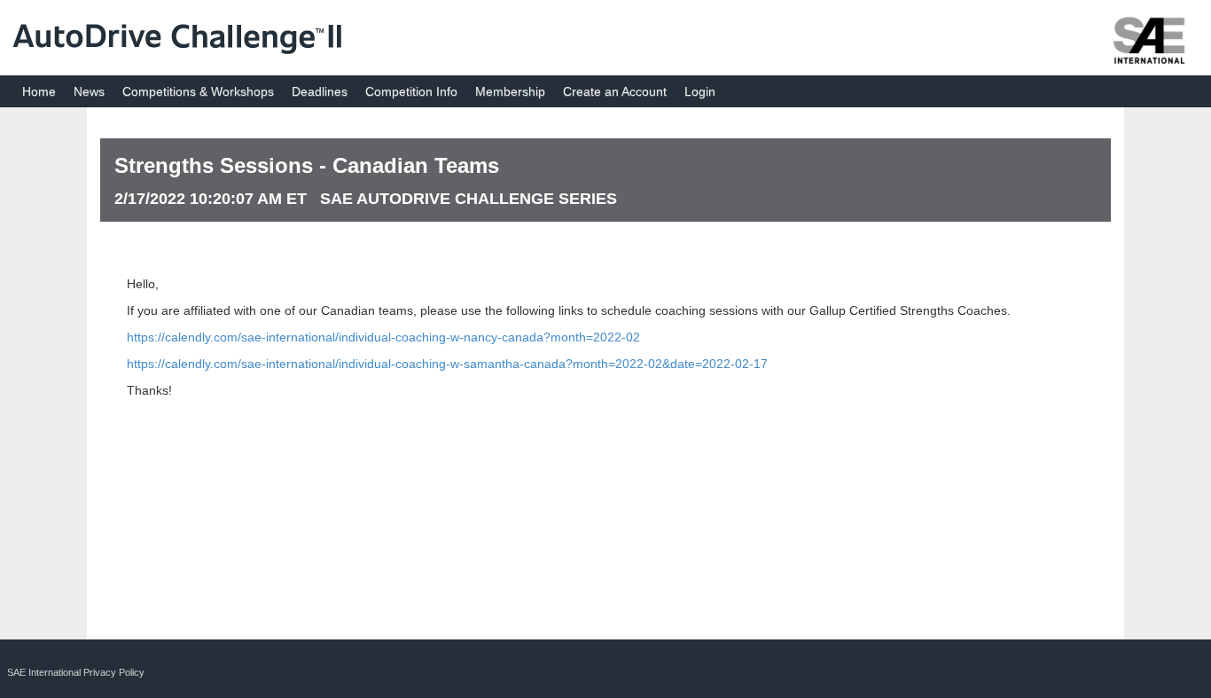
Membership (510, 91)
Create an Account (615, 91)
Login (699, 91)
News (89, 91)
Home (39, 91)
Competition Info (411, 91)
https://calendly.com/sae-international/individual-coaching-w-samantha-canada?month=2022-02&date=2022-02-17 (447, 364)
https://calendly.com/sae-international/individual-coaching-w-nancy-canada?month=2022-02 (383, 337)
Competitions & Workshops (198, 91)
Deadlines (320, 91)
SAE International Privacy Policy (76, 672)
